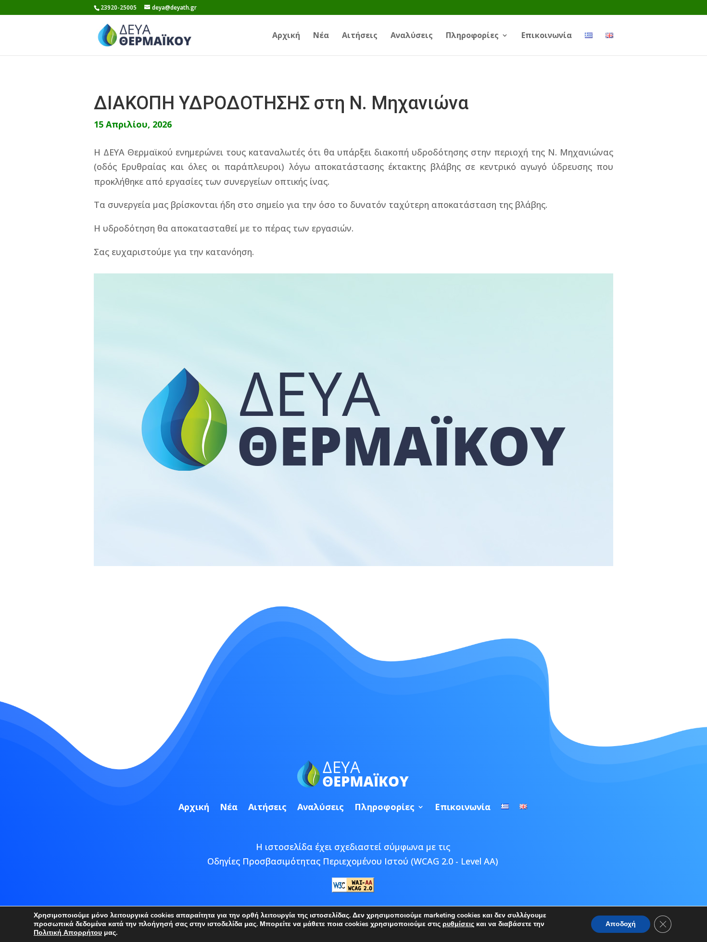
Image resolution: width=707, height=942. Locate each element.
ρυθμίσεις (458, 924)
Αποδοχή (621, 924)
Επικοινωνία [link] (546, 36)
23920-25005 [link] (119, 7)
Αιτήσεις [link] (360, 36)
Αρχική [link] (286, 36)
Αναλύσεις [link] (412, 36)
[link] (144, 34)
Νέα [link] (321, 36)
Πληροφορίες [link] (472, 36)
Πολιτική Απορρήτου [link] (68, 932)
